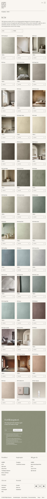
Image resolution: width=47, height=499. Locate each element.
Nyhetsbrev (18, 489)
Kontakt (18, 485)
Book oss (18, 487)
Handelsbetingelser (16, 497)
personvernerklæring (11, 443)
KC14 (8, 11)
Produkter (4, 11)
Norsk (43, 497)
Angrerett (4, 487)
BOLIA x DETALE (5, 472)
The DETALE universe (20, 464)
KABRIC (3, 462)
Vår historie (4, 485)
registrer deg (17, 430)
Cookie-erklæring (24, 497)
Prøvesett (4, 474)
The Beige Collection (6, 470)
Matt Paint (4, 466)
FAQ (2, 491)
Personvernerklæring (32, 497)
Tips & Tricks (33, 468)
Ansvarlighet (4, 489)
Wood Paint (4, 468)
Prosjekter (18, 462)
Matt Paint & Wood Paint (36, 464)
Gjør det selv (33, 470)
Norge (39, 497)
